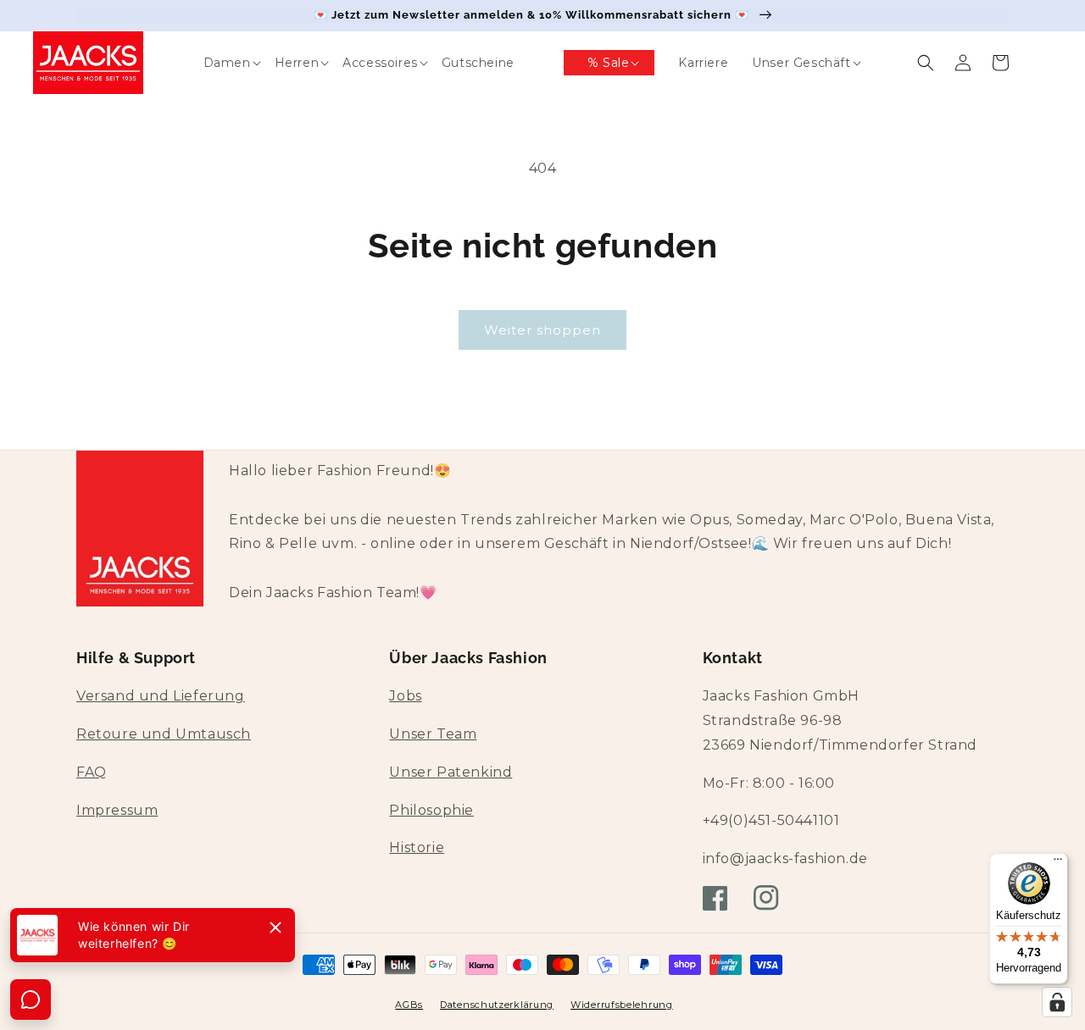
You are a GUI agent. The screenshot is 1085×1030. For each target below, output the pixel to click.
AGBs (409, 1005)
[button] (215, 62)
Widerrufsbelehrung (621, 1005)
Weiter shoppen (542, 330)
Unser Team (432, 734)
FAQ (91, 772)
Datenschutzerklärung (497, 1005)
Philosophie (431, 810)
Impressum (117, 810)
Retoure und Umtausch (163, 734)
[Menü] (1058, 863)
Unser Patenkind (450, 772)
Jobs (405, 696)
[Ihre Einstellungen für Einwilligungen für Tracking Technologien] (1057, 1002)
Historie (416, 847)
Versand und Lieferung (160, 696)
